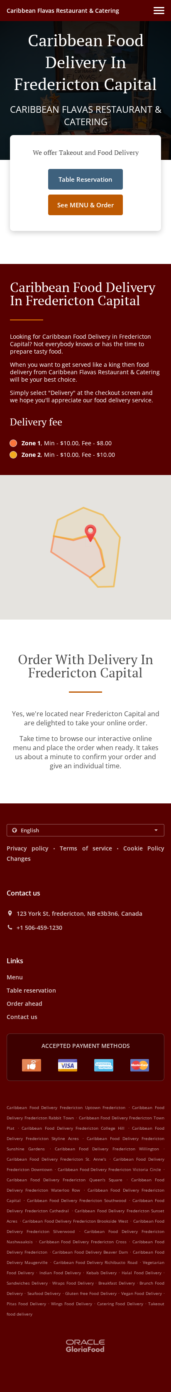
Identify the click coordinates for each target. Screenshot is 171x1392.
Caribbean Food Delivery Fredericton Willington (107, 1149)
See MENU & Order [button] (85, 205)
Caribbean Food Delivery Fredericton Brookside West (75, 1221)
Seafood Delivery (44, 1293)
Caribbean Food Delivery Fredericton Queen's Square (64, 1180)
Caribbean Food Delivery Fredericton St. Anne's (56, 1159)
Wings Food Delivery (72, 1303)
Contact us (22, 1017)
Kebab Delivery (102, 1273)
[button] (159, 10)
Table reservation (31, 990)
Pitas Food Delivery (27, 1303)
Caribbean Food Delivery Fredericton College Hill (73, 1128)
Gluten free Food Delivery (91, 1293)
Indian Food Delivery (61, 1273)
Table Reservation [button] (85, 179)
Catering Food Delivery (121, 1303)
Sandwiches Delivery (28, 1283)
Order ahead (24, 1003)
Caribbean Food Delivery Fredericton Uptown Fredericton (66, 1107)
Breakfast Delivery (117, 1283)
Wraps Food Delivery (73, 1283)
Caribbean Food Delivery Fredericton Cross (83, 1242)
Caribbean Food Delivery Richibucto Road (95, 1262)
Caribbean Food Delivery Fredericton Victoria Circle (109, 1169)
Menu (15, 977)
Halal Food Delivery (142, 1273)
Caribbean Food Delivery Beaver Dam (89, 1252)
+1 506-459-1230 (39, 927)
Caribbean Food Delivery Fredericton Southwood (76, 1200)
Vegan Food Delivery (142, 1293)
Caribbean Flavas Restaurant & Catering (63, 10)
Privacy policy (28, 848)
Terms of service (86, 848)
